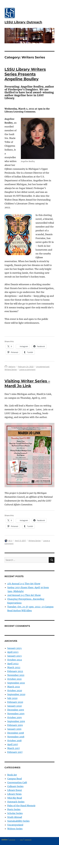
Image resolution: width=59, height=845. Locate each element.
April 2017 (12, 744)
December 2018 (15, 732)
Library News (14, 794)
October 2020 (14, 690)
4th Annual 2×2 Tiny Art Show (23, 583)
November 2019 (15, 713)
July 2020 (12, 698)
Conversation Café (17, 782)
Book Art (12, 774)
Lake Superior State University (28, 839)
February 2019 (15, 725)
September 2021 (16, 682)
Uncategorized (42, 366)
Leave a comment (27, 369)
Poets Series (13, 809)
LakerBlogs (4, 839)
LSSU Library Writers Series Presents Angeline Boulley (25, 74)
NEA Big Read (14, 797)
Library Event (14, 790)
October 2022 (14, 659)
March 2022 (13, 667)
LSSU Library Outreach (23, 22)
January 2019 (14, 729)
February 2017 (15, 752)
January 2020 (14, 706)
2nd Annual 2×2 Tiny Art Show (24, 595)
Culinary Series (15, 786)
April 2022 (13, 663)
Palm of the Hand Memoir (21, 805)
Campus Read (14, 778)
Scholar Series (15, 813)
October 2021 (14, 679)
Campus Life (21, 839)
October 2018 (14, 740)
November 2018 (15, 736)
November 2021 (15, 675)
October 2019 (14, 717)
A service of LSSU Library (12, 839)
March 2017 (13, 748)
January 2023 (14, 656)
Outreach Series (15, 801)
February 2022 (15, 671)
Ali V (10, 540)
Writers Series (11, 369)
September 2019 (16, 721)
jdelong (11, 366)
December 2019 (15, 709)
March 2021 (13, 686)
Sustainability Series (18, 821)
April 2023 (12, 652)
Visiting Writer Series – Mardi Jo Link (27, 383)
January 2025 (14, 648)
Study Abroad (14, 817)
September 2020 (16, 694)
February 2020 (15, 702)
